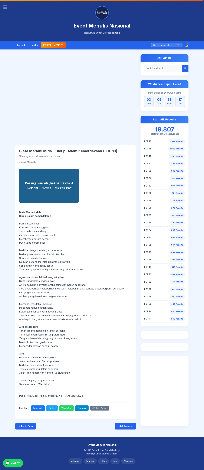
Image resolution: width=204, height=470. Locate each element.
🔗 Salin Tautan (99, 408)
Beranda (21, 45)
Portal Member (53, 45)
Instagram (75, 461)
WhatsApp (66, 408)
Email (115, 461)
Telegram (81, 408)
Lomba (34, 45)
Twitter (52, 408)
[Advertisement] (75, 99)
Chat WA (13, 463)
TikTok (103, 461)
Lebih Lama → (125, 426)
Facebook (38, 408)
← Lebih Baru (25, 426)
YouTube (90, 461)
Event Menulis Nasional (102, 26)
